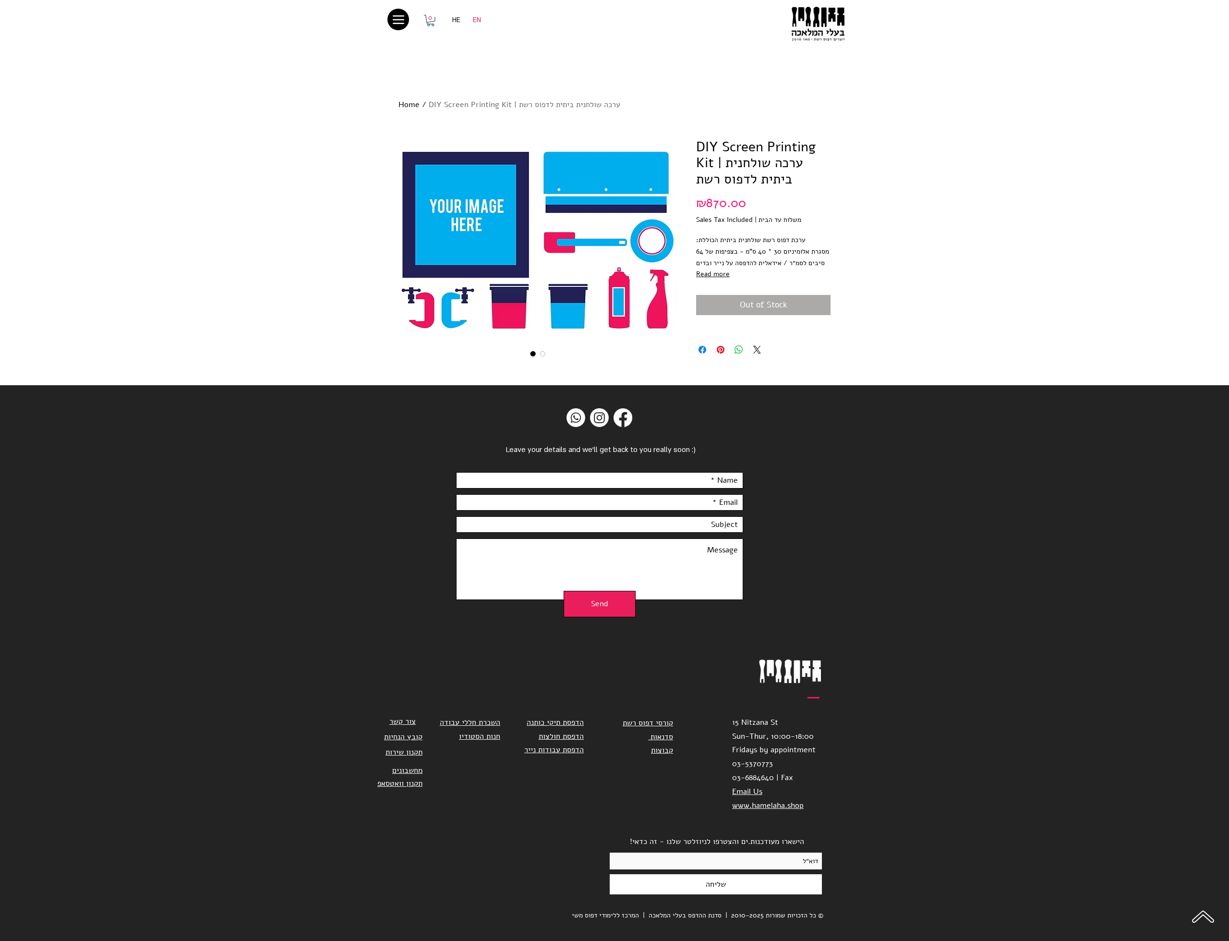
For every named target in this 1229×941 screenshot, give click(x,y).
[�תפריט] (398, 19)
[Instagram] (599, 417)
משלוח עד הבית (780, 219)
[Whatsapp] (575, 417)
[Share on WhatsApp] (739, 349)
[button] (430, 20)
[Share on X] (757, 349)
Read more (713, 274)
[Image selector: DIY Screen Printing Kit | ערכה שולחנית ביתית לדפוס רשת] (533, 353)
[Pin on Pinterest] (720, 349)
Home (409, 104)
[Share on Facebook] (702, 349)
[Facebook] (623, 417)
